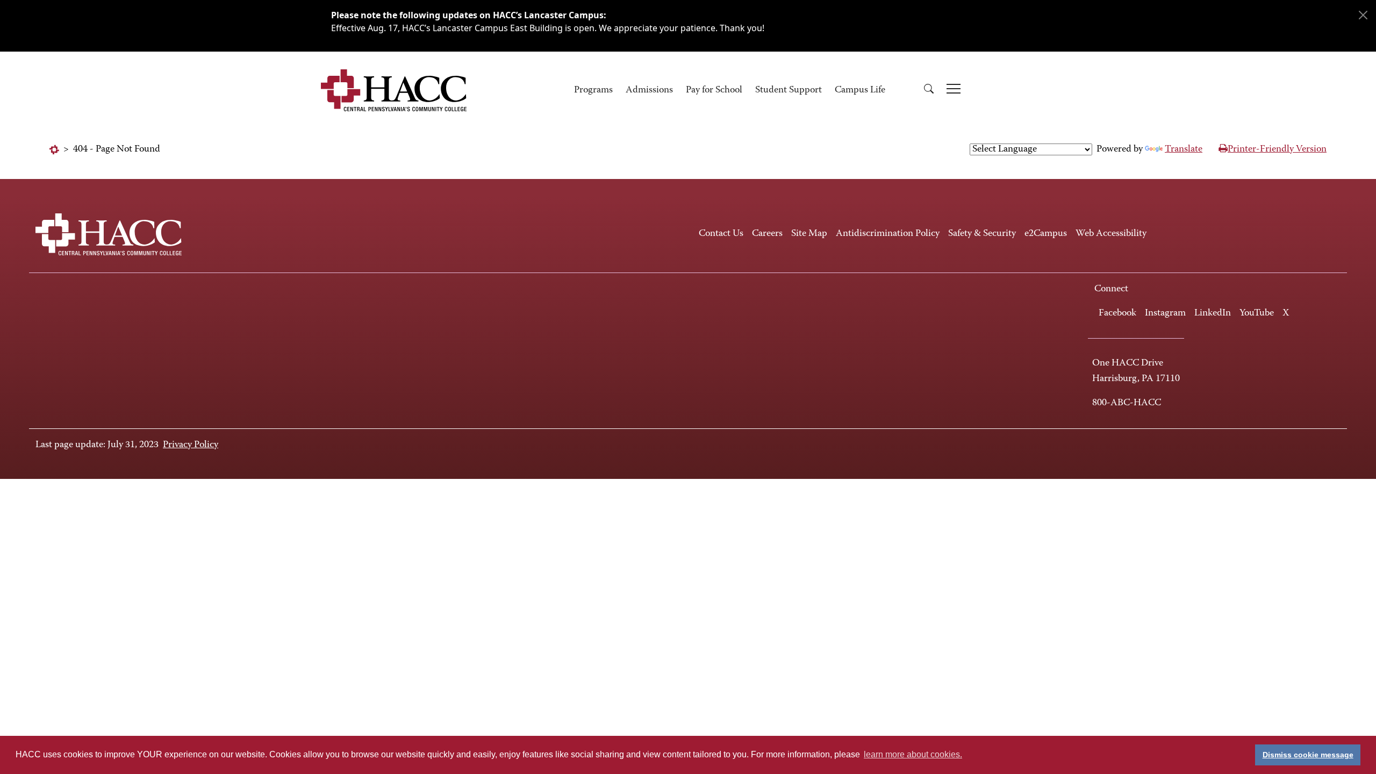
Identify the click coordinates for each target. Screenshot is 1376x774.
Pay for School (714, 90)
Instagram (1165, 313)
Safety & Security (982, 234)
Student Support (788, 90)
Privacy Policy (190, 445)
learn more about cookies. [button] (913, 754)
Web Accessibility (1111, 234)
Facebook (1117, 313)
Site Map (809, 234)
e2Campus (1045, 234)
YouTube (1256, 313)
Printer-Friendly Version (1277, 149)
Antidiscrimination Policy (888, 234)
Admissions (649, 90)
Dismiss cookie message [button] (1308, 754)
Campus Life (860, 90)
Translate (1183, 149)
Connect (1111, 289)
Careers (767, 234)
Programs (593, 90)
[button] (929, 90)
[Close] (1363, 15)
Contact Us (721, 234)
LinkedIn (1212, 313)
